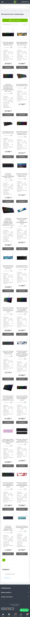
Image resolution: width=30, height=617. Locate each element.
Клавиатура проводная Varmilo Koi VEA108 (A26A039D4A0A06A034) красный (22, 484)
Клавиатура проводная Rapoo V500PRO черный (8, 132)
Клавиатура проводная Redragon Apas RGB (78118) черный (8, 352)
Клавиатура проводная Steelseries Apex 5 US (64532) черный (21, 175)
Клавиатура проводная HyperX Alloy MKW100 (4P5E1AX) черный (8, 44)
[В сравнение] (13, 32)
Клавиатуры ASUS (10, 574)
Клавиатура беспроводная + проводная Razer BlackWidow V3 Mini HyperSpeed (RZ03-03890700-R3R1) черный (8, 222)
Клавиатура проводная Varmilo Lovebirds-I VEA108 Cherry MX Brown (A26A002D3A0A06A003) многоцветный (22, 353)
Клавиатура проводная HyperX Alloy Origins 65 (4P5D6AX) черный (21, 133)
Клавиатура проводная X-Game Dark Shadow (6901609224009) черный (22, 441)
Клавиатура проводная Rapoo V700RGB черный (22, 85)
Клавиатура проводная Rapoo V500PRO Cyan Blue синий (8, 267)
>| (20, 564)
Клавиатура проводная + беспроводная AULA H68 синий (22, 527)
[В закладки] (13, 30)
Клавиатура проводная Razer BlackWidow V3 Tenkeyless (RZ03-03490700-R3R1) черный (22, 309)
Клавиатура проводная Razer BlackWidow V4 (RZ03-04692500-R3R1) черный (8, 484)
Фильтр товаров (16, 20)
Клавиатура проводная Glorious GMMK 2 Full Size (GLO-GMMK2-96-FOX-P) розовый (8, 441)
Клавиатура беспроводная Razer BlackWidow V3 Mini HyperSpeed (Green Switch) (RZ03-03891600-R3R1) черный (8, 88)
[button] (25, 1)
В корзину (8, 67)
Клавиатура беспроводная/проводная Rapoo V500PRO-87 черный (8, 528)
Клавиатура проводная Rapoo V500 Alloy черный (22, 266)
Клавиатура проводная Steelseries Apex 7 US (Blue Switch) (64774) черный (8, 309)
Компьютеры (7, 10)
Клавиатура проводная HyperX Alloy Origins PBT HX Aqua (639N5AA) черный (22, 398)
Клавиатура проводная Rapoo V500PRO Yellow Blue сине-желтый (21, 44)
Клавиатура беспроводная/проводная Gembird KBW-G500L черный (8, 175)
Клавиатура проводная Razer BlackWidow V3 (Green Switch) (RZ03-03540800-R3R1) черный (8, 398)
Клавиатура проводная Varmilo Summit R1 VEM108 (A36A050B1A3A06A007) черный (22, 221)
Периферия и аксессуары (17, 10)
